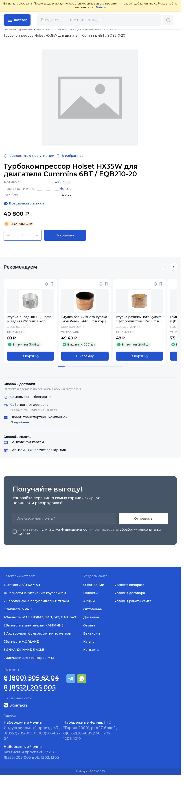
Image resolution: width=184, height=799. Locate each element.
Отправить (143, 518)
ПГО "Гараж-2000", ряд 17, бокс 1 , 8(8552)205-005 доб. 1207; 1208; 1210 (90, 730)
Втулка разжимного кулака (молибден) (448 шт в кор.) (84, 319)
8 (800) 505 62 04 (31, 677)
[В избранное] (52, 284)
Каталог (43, 29)
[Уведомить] (46, 284)
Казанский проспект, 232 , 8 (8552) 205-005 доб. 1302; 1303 (31, 752)
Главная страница (18, 29)
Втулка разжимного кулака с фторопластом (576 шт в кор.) (139, 321)
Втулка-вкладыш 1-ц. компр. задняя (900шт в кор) (29, 319)
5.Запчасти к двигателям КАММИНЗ (84, 29)
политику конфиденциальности (65, 529)
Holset (65, 188)
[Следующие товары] (173, 266)
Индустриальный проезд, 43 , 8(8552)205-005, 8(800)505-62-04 (32, 730)
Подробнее (19, 422)
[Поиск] (168, 20)
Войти (101, 7)
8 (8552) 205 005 (30, 687)
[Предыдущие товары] (165, 266)
